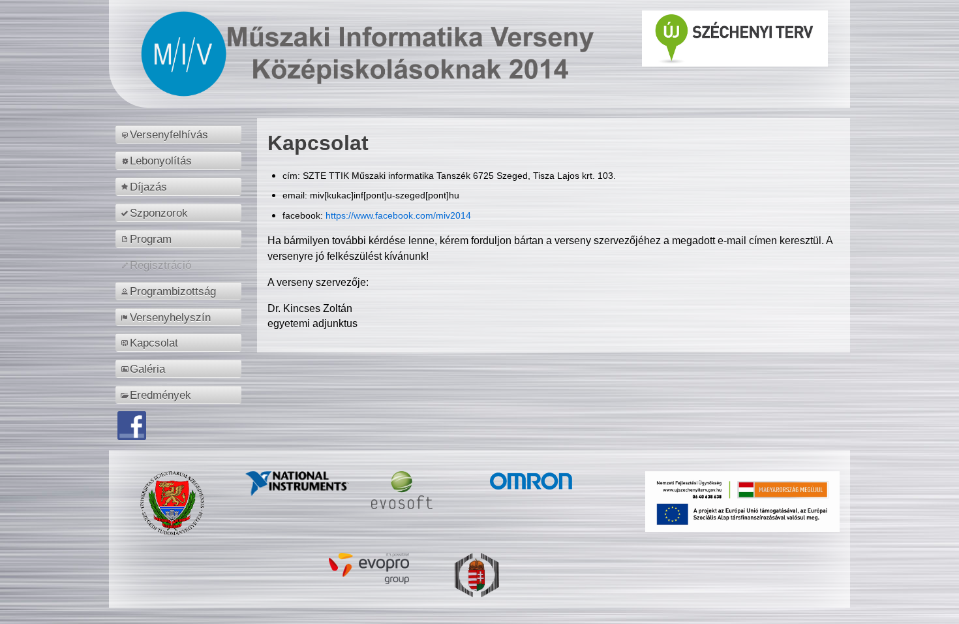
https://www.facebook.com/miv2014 (398, 215)
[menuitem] (180, 134)
